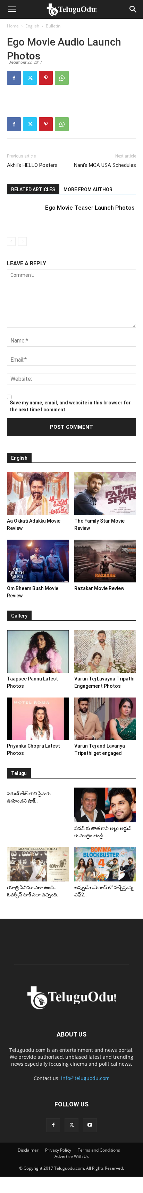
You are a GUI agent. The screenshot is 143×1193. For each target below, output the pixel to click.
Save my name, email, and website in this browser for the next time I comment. (70, 406)
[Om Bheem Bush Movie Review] (38, 561)
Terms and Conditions (99, 1150)
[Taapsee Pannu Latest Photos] (38, 651)
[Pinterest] (46, 78)
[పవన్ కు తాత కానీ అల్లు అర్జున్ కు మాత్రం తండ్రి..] (105, 805)
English (32, 26)
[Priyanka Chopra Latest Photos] (38, 719)
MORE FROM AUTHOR (88, 189)
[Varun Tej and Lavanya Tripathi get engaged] (105, 719)
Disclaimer (28, 1150)
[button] (12, 9)
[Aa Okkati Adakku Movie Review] (38, 493)
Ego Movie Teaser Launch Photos (90, 207)
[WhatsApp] (62, 78)
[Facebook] (14, 78)
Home (13, 26)
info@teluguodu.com (85, 1078)
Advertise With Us (71, 1156)
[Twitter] (30, 78)
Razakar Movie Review (99, 588)
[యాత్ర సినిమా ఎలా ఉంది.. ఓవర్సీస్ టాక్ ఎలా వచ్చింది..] (38, 864)
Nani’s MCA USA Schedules (105, 165)
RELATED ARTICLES (33, 189)
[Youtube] (90, 1125)
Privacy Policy (58, 1150)
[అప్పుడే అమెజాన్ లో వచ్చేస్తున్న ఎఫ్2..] (105, 864)
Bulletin (53, 26)
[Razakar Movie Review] (105, 561)
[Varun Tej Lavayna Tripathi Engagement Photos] (105, 651)
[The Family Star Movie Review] (105, 493)
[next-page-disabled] (22, 241)
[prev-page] (11, 241)
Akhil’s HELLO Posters (32, 165)
